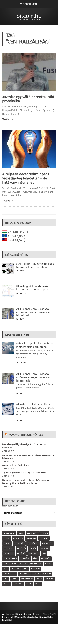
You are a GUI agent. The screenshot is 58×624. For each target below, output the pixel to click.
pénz (25, 568)
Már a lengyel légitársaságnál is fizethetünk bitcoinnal (35, 345)
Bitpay (6, 538)
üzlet (38, 584)
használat (8, 553)
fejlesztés (8, 548)
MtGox (23, 564)
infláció (21, 553)
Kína (35, 558)
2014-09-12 (21, 271)
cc (3, 614)
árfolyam (17, 584)
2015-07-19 (21, 319)
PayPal (48, 564)
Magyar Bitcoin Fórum (26, 434)
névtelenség (35, 564)
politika (15, 568)
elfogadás (19, 543)
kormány (25, 558)
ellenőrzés (33, 543)
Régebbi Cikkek (10, 506)
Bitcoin (44, 533)
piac (6, 568)
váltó (39, 579)
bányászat (31, 538)
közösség (45, 558)
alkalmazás (9, 533)
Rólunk (18, 614)
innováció (34, 553)
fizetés (33, 548)
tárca (36, 574)
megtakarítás (10, 564)
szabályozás (9, 574)
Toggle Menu (30, 4)
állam (7, 584)
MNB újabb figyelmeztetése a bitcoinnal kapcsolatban (35, 265)
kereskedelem (10, 558)
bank (21, 533)
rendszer (35, 568)
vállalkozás (27, 579)
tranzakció (24, 574)
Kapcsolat (7, 620)
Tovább (6, 119)
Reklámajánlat (46, 617)
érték (29, 584)
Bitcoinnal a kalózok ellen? (33, 404)
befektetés (32, 533)
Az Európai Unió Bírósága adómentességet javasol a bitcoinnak (33, 312)
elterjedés (47, 543)
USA (5, 579)
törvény (47, 574)
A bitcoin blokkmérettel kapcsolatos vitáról (24, 472)
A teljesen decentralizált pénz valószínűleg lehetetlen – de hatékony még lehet (25, 178)
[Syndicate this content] (6, 434)
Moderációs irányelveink (26, 617)
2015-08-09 (21, 362)
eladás (7, 543)
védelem (50, 579)
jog (44, 553)
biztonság (18, 538)
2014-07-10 (21, 293)
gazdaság (44, 548)
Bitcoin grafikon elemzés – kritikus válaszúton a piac (33, 288)
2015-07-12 (21, 420)
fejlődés (21, 548)
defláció (44, 538)
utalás (14, 579)
